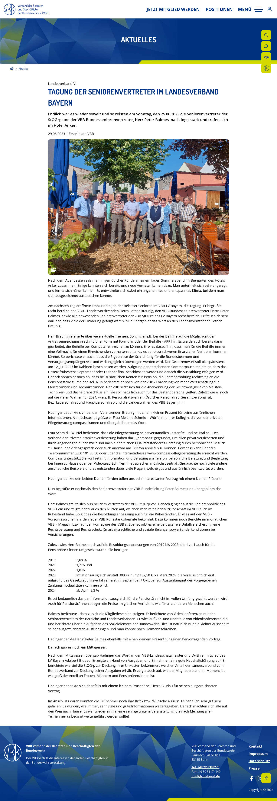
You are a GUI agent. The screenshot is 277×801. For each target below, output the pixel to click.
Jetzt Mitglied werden (173, 9)
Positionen (219, 9)
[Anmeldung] (269, 9)
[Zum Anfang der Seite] (266, 778)
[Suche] (266, 35)
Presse (254, 768)
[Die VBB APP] (266, 68)
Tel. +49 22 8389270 (205, 767)
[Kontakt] (266, 46)
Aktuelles (23, 68)
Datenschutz (259, 761)
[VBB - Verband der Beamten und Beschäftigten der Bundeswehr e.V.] (12, 68)
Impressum (258, 753)
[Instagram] (258, 778)
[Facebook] (251, 778)
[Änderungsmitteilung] (266, 57)
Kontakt (255, 746)
